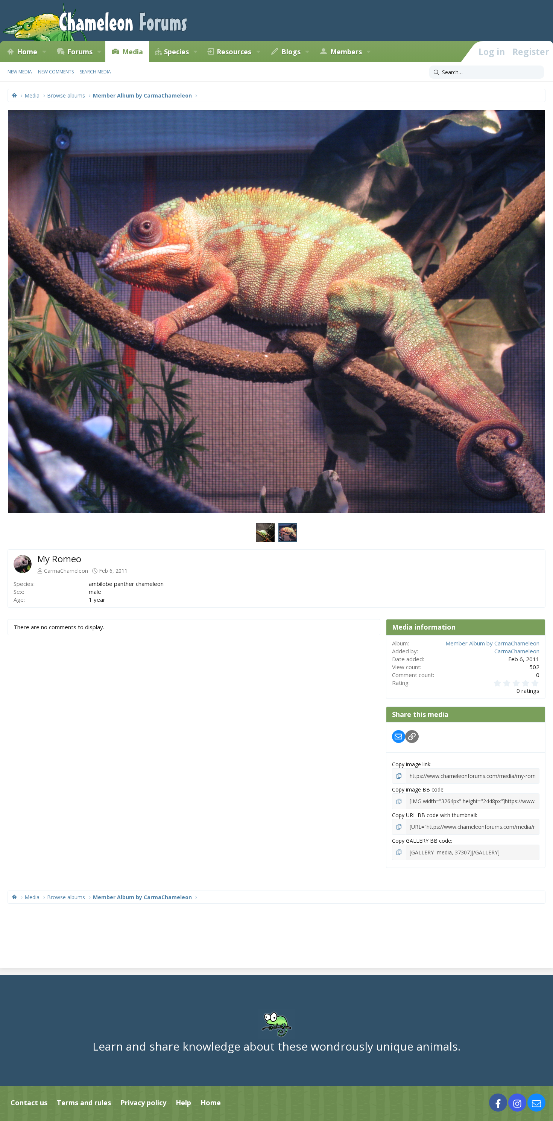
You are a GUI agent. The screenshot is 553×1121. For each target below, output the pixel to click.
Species (176, 51)
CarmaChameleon (66, 570)
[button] (44, 51)
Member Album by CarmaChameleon (492, 643)
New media (20, 72)
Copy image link (411, 764)
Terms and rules (84, 1102)
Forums (80, 51)
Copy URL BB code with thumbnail (434, 815)
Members (346, 51)
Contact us (29, 1102)
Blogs (291, 51)
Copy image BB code (418, 789)
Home (27, 51)
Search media (95, 72)
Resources (234, 51)
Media (132, 51)
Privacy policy (143, 1102)
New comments (56, 72)
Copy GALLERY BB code (421, 840)
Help (183, 1102)
